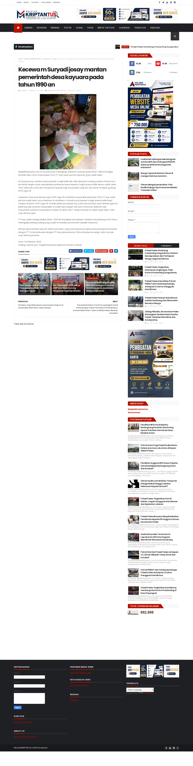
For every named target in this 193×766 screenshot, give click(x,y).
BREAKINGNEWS (59, 281)
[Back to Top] (177, 748)
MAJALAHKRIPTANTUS (33, 59)
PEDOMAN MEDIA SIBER (80, 673)
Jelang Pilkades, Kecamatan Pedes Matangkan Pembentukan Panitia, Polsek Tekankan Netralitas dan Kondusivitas (162, 315)
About (26, 2)
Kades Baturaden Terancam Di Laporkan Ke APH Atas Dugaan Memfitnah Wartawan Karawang (157, 537)
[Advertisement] (149, 635)
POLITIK (68, 27)
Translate (148, 693)
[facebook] (159, 2)
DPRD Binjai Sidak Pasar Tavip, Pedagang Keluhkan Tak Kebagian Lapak (34, 288)
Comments (166, 246)
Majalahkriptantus (138, 409)
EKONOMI (41, 27)
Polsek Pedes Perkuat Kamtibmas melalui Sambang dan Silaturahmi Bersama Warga (161, 300)
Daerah (23, 281)
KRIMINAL (55, 27)
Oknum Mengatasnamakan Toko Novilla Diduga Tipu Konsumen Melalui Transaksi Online (159, 187)
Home (19, 2)
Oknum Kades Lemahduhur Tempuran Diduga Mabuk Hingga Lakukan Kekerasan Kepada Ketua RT (159, 483)
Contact (35, 2)
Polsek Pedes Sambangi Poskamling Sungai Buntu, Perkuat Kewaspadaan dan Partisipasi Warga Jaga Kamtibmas (161, 254)
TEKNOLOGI (140, 27)
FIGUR (90, 27)
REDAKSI (74, 700)
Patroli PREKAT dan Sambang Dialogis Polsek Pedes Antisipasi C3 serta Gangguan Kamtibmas (159, 572)
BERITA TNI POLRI (106, 27)
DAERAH (28, 27)
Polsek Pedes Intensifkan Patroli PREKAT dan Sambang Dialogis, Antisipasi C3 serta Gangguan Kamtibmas (160, 285)
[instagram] (174, 2)
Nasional (46, 59)
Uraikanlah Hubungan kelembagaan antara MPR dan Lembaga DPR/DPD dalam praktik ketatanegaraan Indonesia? (158, 163)
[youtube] (167, 2)
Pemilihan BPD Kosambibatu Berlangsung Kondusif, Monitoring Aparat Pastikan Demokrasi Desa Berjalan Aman (157, 428)
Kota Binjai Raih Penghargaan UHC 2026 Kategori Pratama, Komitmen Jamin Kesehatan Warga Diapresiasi (100, 286)
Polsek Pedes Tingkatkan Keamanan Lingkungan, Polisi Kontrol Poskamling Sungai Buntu (161, 270)
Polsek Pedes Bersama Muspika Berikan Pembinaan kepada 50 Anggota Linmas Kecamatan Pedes (160, 519)
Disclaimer (46, 2)
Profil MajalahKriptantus (25, 736)
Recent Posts (140, 246)
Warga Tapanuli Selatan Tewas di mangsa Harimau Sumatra (157, 174)
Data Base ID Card (79, 685)
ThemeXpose (41, 748)
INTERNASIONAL (23, 36)
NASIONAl (155, 27)
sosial (54, 59)
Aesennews (134, 412)
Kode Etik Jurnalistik (23, 722)
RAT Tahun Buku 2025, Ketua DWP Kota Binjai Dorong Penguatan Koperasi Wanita (66, 288)
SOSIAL (79, 27)
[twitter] (163, 2)
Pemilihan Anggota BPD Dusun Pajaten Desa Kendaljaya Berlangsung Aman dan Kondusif (159, 466)
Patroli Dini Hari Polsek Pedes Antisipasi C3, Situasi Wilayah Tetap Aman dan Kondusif (159, 555)
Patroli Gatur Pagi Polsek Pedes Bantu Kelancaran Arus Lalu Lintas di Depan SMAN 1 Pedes (159, 448)
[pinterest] (171, 2)
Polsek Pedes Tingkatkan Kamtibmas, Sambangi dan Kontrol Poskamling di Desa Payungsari (159, 590)
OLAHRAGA (124, 27)
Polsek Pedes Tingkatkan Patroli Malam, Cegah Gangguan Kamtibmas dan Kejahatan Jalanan (159, 501)
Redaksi (56, 2)
